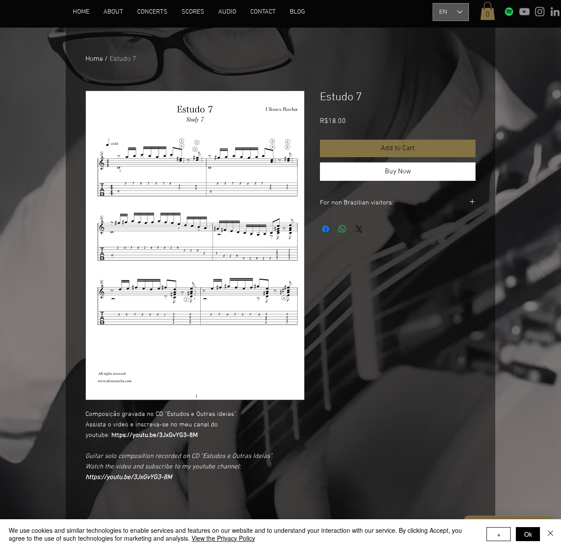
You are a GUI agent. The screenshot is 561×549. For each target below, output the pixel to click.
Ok (528, 534)
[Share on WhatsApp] (342, 229)
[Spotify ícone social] (509, 11)
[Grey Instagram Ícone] (539, 11)
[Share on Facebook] (325, 229)
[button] (113, 12)
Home (94, 59)
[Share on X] (359, 229)
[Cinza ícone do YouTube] (524, 11)
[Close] (550, 534)
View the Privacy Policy (223, 538)
